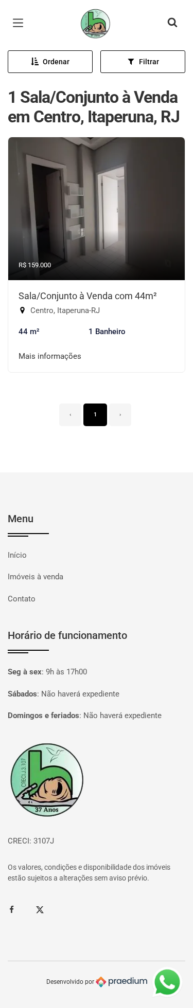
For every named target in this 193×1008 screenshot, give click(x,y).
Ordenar (56, 62)
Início (17, 555)
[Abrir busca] (172, 23)
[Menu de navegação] (20, 23)
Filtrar (149, 62)
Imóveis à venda (35, 576)
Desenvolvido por (71, 981)
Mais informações (50, 356)
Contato (22, 598)
